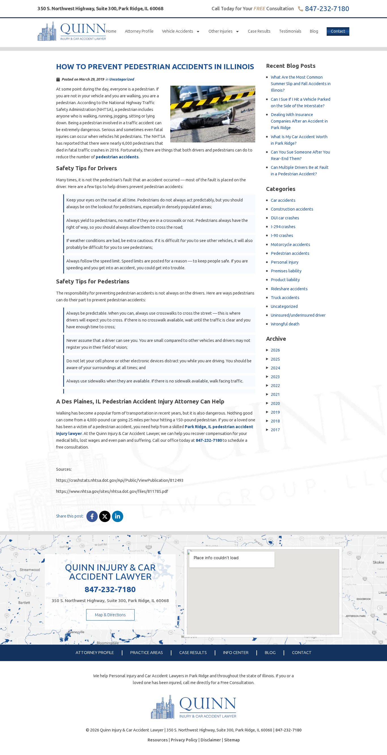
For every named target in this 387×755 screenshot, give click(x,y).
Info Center (235, 652)
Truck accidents (285, 297)
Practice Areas (146, 652)
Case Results (259, 31)
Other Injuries (221, 31)
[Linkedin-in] (117, 516)
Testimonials (290, 31)
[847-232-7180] (300, 8)
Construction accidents (292, 209)
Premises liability (286, 270)
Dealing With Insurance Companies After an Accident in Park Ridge (299, 121)
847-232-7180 (327, 8)
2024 (275, 367)
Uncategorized (121, 79)
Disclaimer (211, 740)
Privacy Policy (184, 740)
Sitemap (232, 740)
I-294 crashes (283, 226)
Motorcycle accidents (290, 244)
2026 (275, 350)
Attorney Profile (139, 31)
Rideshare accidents (289, 288)
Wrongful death (285, 323)
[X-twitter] (104, 516)
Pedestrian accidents (290, 253)
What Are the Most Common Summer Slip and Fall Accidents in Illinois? (301, 83)
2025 (275, 359)
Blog (314, 31)
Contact (338, 31)
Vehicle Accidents (177, 31)
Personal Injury (284, 262)
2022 (275, 385)
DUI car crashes (285, 217)
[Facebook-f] (92, 516)
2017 (275, 429)
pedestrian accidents (117, 156)
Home (111, 31)
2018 (275, 420)
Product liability (285, 279)
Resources (158, 740)
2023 (275, 376)
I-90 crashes (282, 235)
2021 (275, 394)
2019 (275, 412)
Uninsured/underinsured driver (298, 315)
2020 (275, 403)
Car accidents (283, 200)
